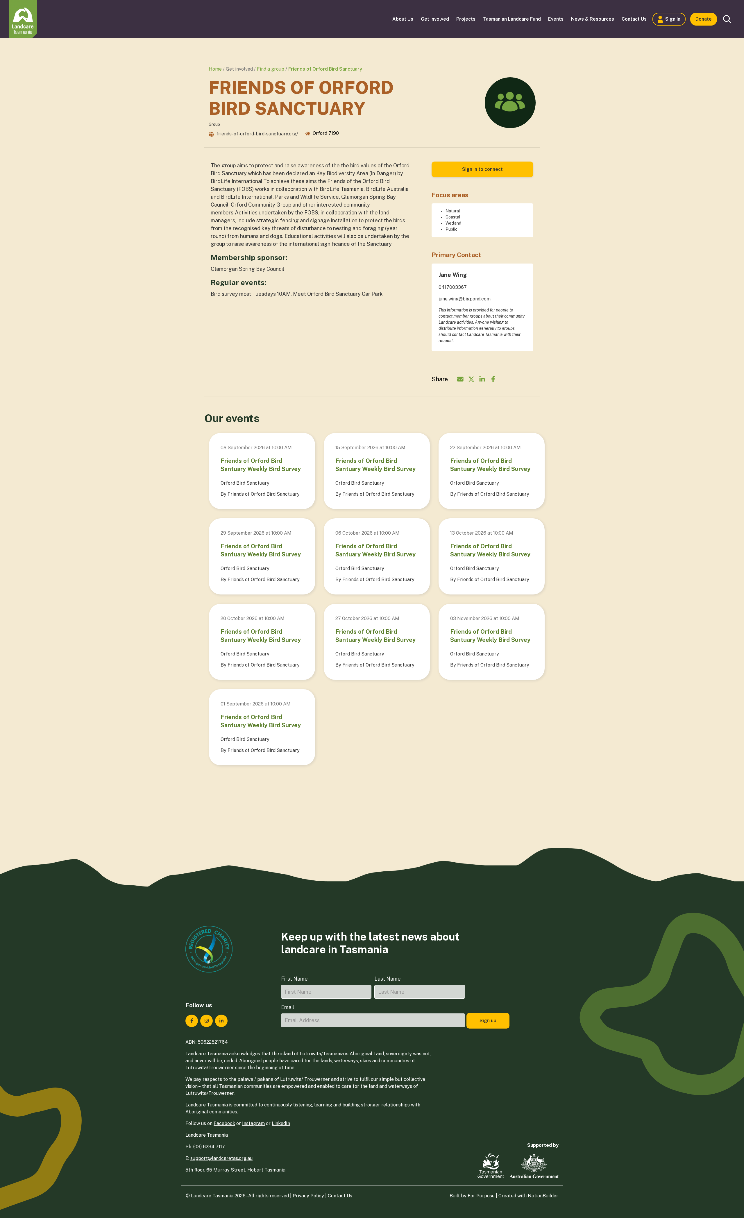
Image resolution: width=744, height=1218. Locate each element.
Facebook (224, 1123)
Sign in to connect (482, 169)
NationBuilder (543, 1196)
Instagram (253, 1123)
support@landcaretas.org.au (221, 1158)
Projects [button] (465, 19)
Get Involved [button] (435, 19)
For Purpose (481, 1196)
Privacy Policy (308, 1196)
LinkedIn (281, 1123)
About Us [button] (402, 19)
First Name (294, 979)
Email (287, 1007)
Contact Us (340, 1196)
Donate (703, 19)
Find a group (270, 69)
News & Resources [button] (592, 19)
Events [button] (556, 19)
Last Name (387, 979)
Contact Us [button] (634, 19)
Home (215, 69)
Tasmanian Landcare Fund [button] (512, 19)
